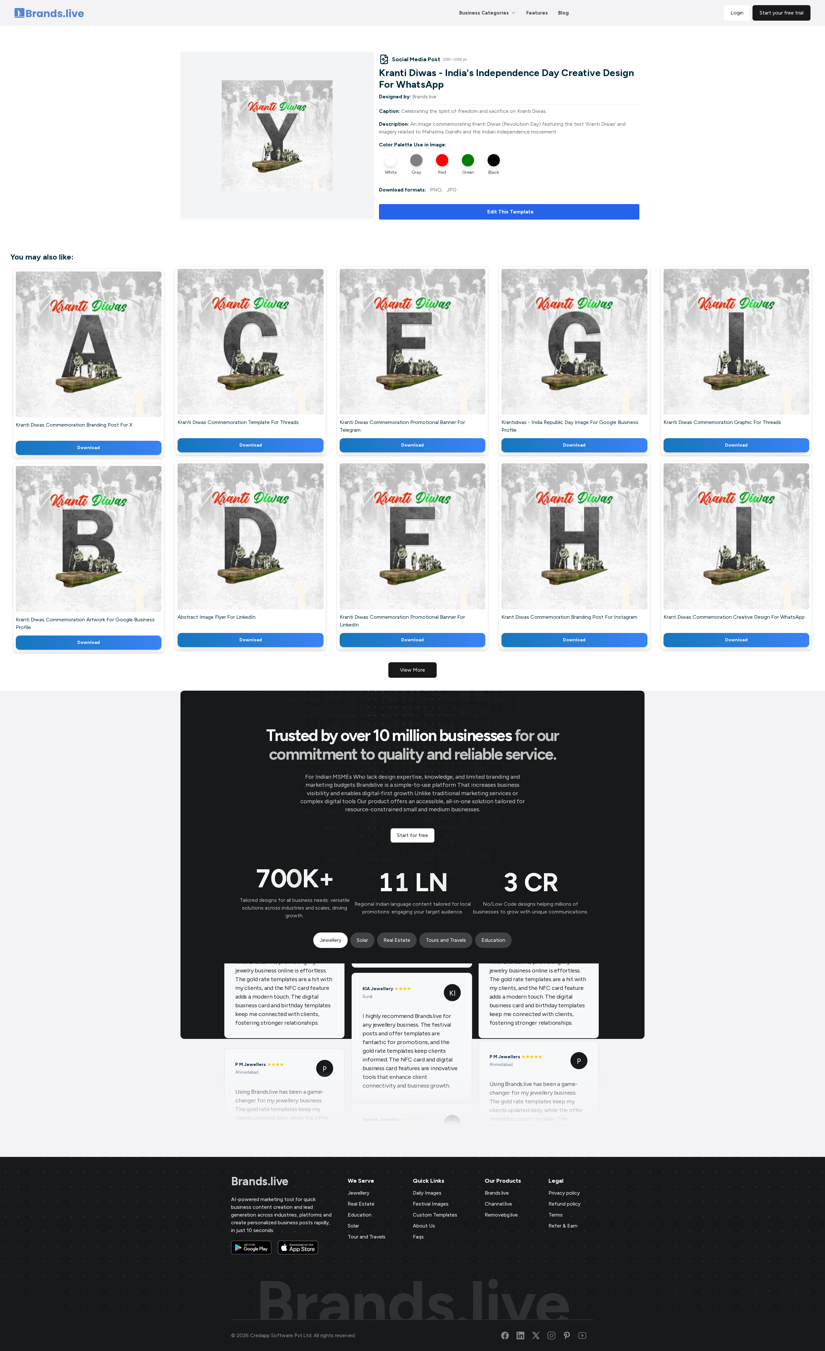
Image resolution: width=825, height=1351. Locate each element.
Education (360, 1215)
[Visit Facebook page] (509, 1335)
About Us (424, 1226)
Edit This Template (510, 212)
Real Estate (361, 1204)
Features (537, 13)
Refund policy (564, 1204)
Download (88, 447)
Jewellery (358, 1193)
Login (737, 13)
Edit (75, 354)
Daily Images (427, 1193)
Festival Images (431, 1204)
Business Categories (484, 13)
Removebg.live (501, 1215)
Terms (555, 1215)
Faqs (418, 1237)
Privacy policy (564, 1193)
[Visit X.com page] (540, 1335)
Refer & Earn (563, 1226)
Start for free (412, 835)
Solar (353, 1226)
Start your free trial (781, 13)
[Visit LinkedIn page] (524, 1335)
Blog (563, 13)
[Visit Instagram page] (555, 1335)
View (99, 354)
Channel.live (498, 1204)
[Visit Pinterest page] (570, 1335)
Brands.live (259, 1181)
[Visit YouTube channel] (586, 1335)
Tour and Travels (366, 1237)
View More (412, 670)
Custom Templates (435, 1215)
